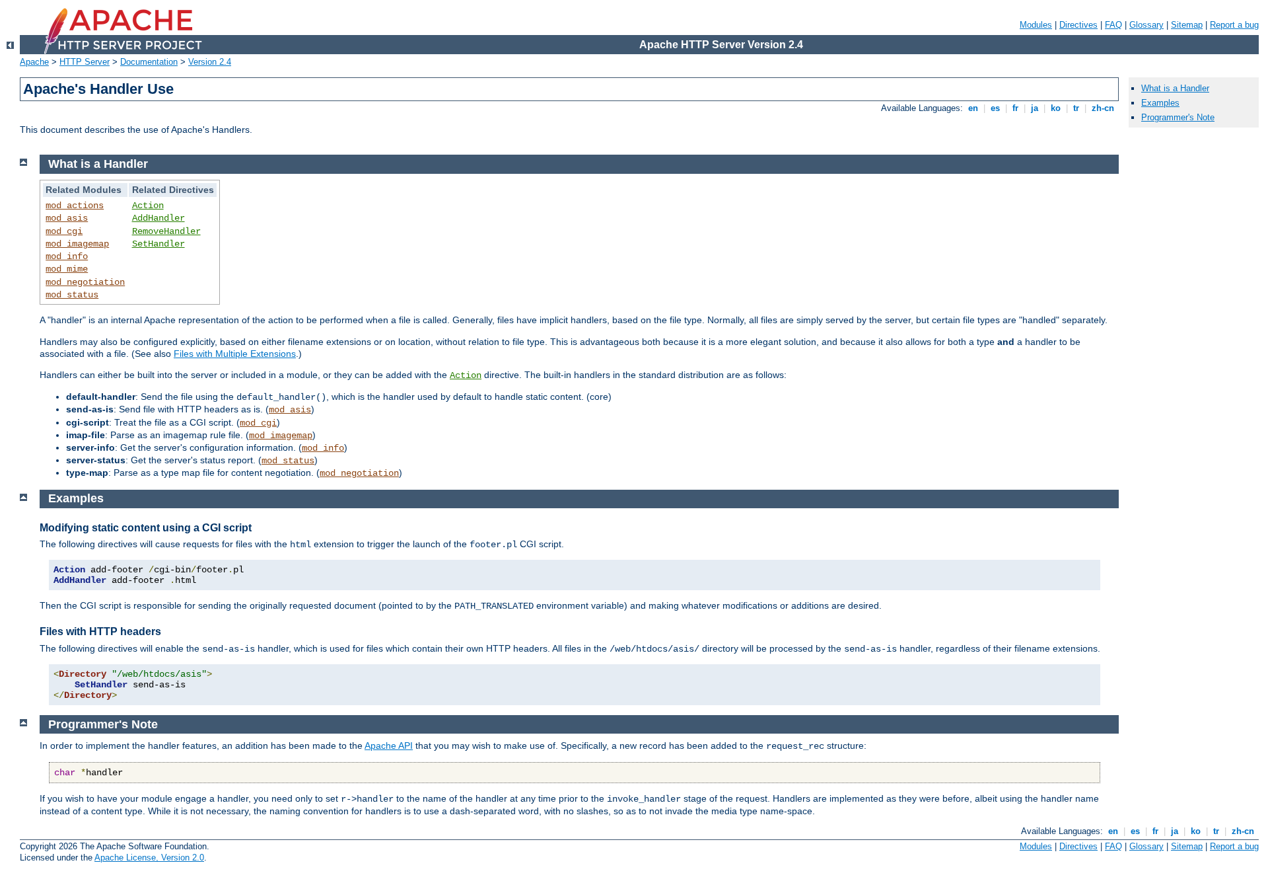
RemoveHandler (166, 231)
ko (1055, 108)
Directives (1078, 25)
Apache (34, 62)
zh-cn (1103, 108)
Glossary (1146, 25)
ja (1034, 108)
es (995, 108)
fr (1015, 108)
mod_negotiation (85, 282)
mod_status (72, 294)
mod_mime (67, 269)
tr (1076, 108)
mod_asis (67, 218)
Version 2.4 (209, 62)
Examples (1160, 103)
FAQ (1113, 25)
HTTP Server (84, 62)
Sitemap (1187, 25)
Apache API (389, 745)
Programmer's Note (1178, 117)
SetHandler (158, 244)
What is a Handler (1175, 88)
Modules (1036, 25)
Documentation (149, 62)
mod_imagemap (77, 244)
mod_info (67, 256)
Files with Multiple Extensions (235, 353)
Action (148, 205)
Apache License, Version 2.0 (149, 857)
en (973, 108)
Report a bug (1234, 25)
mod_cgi (64, 231)
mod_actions (75, 205)
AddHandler (158, 218)
